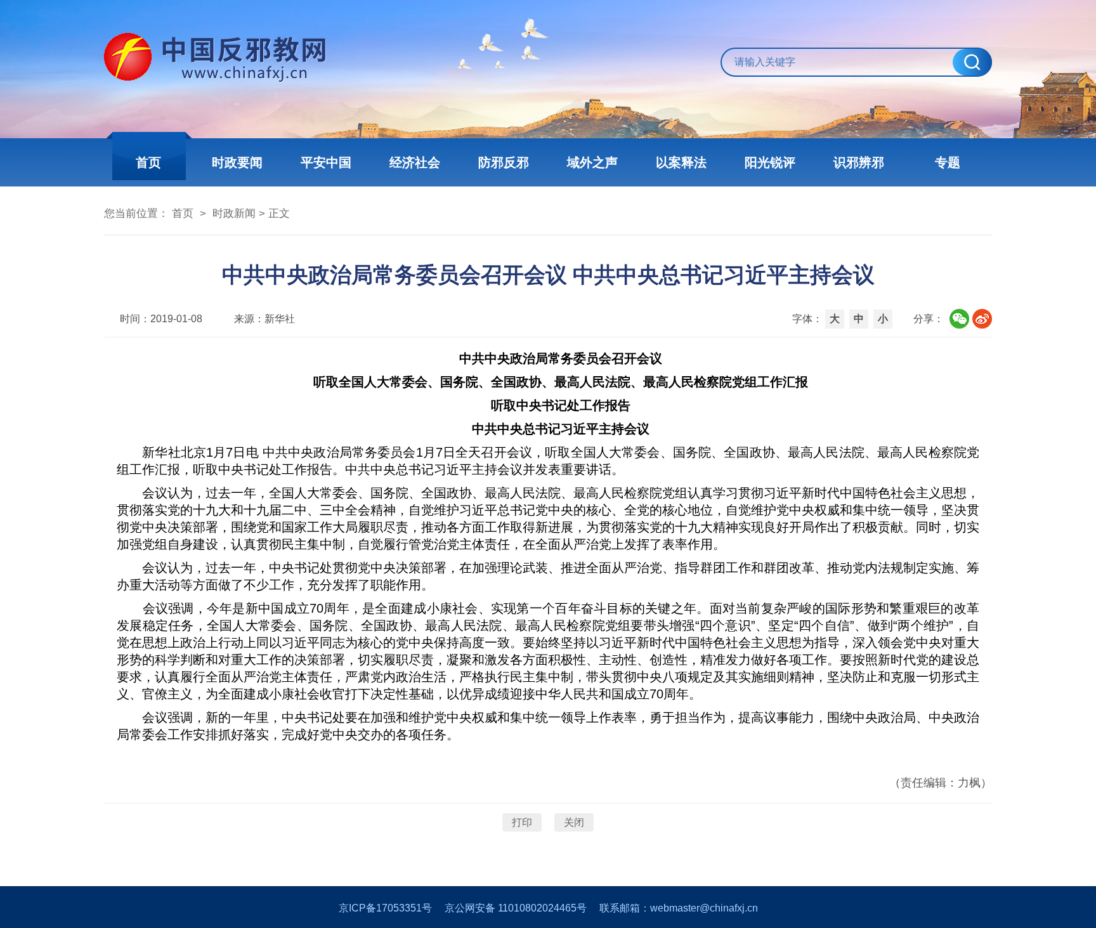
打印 (522, 822)
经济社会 (414, 162)
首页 (148, 162)
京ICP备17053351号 (385, 908)
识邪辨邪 (858, 162)
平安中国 (326, 162)
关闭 (574, 822)
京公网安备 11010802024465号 (516, 908)
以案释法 (681, 162)
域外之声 (592, 162)
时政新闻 (234, 213)
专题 (947, 162)
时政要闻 (237, 162)
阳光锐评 (770, 162)
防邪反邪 (503, 162)
